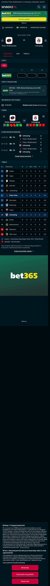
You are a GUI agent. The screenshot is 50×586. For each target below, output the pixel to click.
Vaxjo (11, 210)
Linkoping (39, 46)
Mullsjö (12, 181)
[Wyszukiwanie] (39, 7)
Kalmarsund (14, 224)
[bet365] (7, 75)
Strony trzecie (24, 547)
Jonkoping (13, 190)
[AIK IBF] (7, 185)
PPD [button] (35, 167)
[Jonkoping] (7, 190)
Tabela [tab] (26, 54)
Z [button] (26, 167)
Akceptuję (25, 568)
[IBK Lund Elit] (7, 234)
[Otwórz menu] (44, 7)
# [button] (1, 167)
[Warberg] (7, 205)
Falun (11, 176)
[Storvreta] (7, 200)
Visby (11, 220)
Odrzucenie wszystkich (25, 574)
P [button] (39, 167)
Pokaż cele (25, 581)
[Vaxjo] (7, 210)
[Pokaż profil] (9, 40)
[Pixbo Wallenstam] (7, 195)
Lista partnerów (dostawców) (14, 563)
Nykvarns (12, 229)
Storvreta (12, 200)
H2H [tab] (18, 54)
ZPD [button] (30, 167)
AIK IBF (12, 186)
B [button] (44, 167)
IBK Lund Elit (14, 234)
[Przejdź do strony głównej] (13, 7)
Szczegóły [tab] (8, 54)
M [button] (22, 167)
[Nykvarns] (7, 229)
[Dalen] (7, 171)
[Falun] (7, 176)
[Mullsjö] (7, 181)
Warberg (12, 205)
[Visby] (7, 219)
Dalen (11, 171)
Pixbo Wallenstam (9, 46)
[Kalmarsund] (7, 224)
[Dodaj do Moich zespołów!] (2, 40)
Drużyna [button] (9, 167)
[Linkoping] (7, 214)
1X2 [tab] (4, 65)
